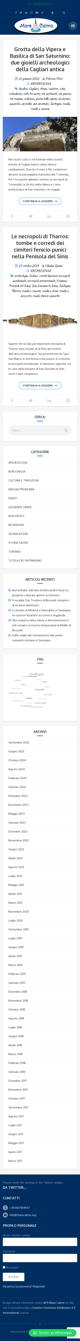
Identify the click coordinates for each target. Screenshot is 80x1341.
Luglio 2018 (15, 1027)
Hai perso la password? (17, 1286)
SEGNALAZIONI (18, 534)
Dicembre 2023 (18, 796)
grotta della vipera (46, 99)
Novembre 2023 (18, 805)
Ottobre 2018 (16, 1009)
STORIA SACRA (18, 542)
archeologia (21, 276)
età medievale (49, 94)
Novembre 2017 (18, 1089)
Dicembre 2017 (17, 1080)
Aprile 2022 (15, 858)
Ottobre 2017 (16, 1098)
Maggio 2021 (16, 885)
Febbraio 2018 (17, 1063)
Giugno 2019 (16, 947)
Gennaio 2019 (16, 983)
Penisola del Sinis (19, 286)
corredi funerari (48, 276)
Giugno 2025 (16, 751)
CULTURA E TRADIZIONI (23, 480)
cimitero (53, 89)
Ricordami (11, 1267)
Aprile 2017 (15, 1152)
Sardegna (55, 104)
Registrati (39, 1286)
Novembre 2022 (18, 840)
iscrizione (64, 99)
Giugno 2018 (16, 1036)
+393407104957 (20, 1208)
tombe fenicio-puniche (46, 296)
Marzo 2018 (15, 1054)
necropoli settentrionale (41, 281)
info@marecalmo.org (23, 1215)
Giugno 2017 (15, 1134)
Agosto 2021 (16, 867)
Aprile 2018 (15, 1045)
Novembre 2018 (18, 1000)
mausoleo (14, 104)
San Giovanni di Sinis (44, 286)
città (62, 89)
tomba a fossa (50, 291)
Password (9, 1251)
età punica (64, 94)
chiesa (43, 89)
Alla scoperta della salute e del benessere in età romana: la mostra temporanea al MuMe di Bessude (41, 625)
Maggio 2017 (16, 1143)
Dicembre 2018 (17, 991)
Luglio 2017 (15, 1125)
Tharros (15, 291)
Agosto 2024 (16, 769)
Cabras (33, 276)
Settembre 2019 (18, 929)
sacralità (26, 104)
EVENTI (12, 498)
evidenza (29, 99)
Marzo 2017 (15, 1161)
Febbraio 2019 (17, 974)
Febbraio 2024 (17, 778)
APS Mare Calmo (54, 1302)
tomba (66, 104)
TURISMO (14, 551)
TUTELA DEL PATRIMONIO (25, 560)
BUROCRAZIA (16, 471)
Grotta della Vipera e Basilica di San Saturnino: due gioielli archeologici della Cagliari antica (40, 59)
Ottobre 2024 (17, 760)
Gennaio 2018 (16, 1072)
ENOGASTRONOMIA (21, 489)
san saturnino (41, 104)
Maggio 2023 (16, 813)
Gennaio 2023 (17, 822)
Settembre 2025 (18, 742)
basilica (23, 89)
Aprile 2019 (15, 956)
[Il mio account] (52, 12)
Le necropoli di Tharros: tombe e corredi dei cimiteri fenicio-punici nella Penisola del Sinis (40, 246)
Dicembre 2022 (18, 831)
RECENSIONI (16, 525)
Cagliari (33, 89)
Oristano (62, 281)
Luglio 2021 (15, 876)
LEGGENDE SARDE (20, 507)
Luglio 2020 (15, 920)
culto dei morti (31, 94)
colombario (15, 94)
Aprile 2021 (15, 894)
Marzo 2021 (15, 902)
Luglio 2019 (15, 938)
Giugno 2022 (16, 849)
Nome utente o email (16, 1235)
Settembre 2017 (18, 1107)
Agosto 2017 (16, 1116)
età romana (16, 99)
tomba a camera (40, 109)
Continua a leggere (38, 201)
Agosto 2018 (16, 1018)
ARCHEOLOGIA (40, 84)
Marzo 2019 (15, 965)
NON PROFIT (16, 516)
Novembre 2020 (18, 911)
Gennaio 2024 (17, 787)
